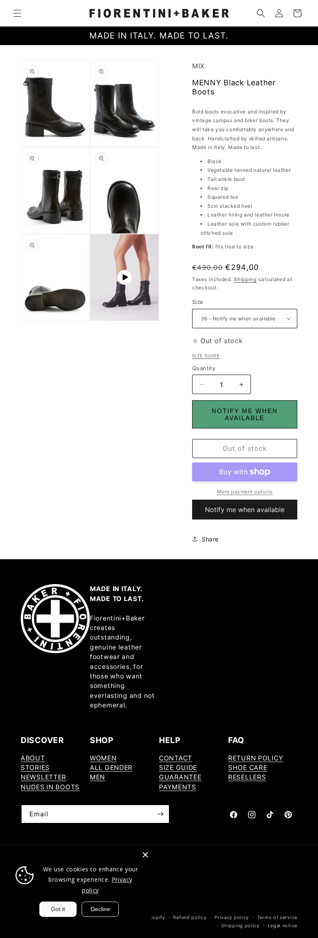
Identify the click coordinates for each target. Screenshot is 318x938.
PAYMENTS (177, 787)
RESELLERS (247, 777)
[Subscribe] (160, 814)
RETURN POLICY (255, 758)
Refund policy (189, 917)
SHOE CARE (247, 768)
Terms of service (277, 917)
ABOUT (33, 758)
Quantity (203, 368)
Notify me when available (244, 509)
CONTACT (175, 758)
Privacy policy (231, 917)
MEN (97, 777)
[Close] (145, 855)
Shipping (245, 279)
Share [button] (210, 539)
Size (198, 301)
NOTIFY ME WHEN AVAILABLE (245, 414)
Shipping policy (240, 925)
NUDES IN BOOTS (50, 787)
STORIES (35, 768)
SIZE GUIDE (178, 768)
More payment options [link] (245, 491)
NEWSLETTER (43, 777)
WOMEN (103, 758)
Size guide (206, 355)
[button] (17, 13)
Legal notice (282, 925)
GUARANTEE (180, 777)
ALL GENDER (111, 768)
